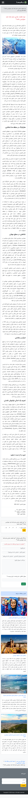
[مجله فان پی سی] (21, 2)
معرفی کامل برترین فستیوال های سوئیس (17, 618)
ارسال (23, 584)
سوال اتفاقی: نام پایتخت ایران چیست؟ (16, 576)
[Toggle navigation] (3, 2)
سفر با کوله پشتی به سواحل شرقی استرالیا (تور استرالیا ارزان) (14, 696)
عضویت (23, 785)
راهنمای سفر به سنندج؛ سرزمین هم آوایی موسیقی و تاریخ (15, 735)
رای (24, 530)
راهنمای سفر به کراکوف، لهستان (19, 655)
